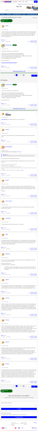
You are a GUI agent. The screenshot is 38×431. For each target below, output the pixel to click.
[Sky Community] (6, 1)
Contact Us (25, 424)
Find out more (19, 151)
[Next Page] (24, 75)
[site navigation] (1, 2)
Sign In (36, 1)
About (26, 1)
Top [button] (36, 422)
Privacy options (13, 422)
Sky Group (12, 425)
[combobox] (21, 10)
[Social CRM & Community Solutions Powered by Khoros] (34, 428)
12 (3, 314)
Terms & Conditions (24, 422)
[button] (36, 25)
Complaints (12, 424)
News (20, 1)
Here (22, 170)
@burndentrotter (4, 119)
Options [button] (34, 17)
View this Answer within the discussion (9, 62)
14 (3, 358)
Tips (23, 1)
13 (3, 336)
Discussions (15, 1)
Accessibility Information (23, 423)
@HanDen (4, 154)
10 (3, 274)
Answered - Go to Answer (6, 21)
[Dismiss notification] (37, 4)
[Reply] (35, 42)
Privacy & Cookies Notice (14, 423)
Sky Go (19, 6)
